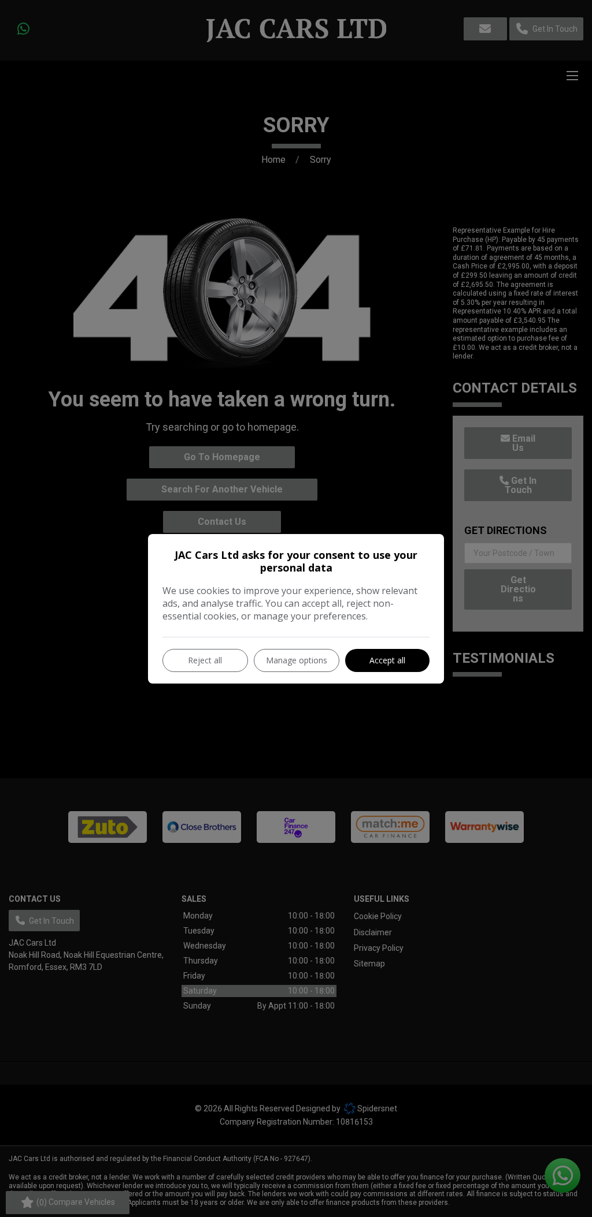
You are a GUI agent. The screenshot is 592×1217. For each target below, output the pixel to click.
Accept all (387, 660)
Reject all (205, 660)
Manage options (296, 660)
